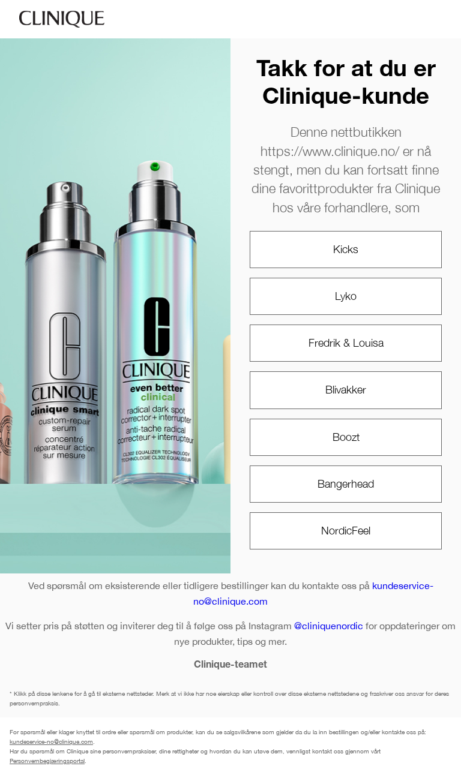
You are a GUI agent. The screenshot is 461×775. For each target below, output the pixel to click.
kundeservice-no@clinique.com (51, 741)
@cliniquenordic (328, 625)
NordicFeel (345, 530)
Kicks (345, 249)
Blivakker (345, 389)
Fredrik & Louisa (346, 343)
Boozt (346, 437)
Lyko (346, 296)
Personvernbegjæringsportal (47, 760)
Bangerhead (346, 483)
